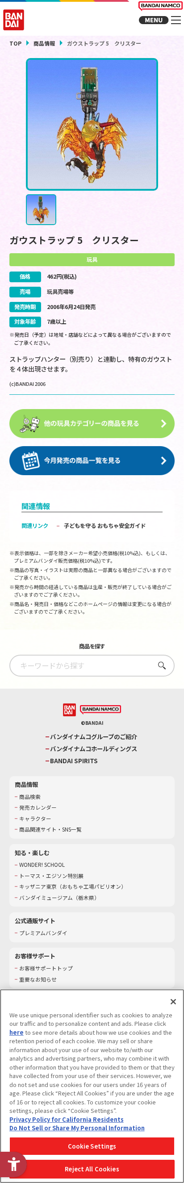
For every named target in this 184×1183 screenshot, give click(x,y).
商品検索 (30, 796)
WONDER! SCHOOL (42, 864)
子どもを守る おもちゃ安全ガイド (105, 526)
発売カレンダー (38, 807)
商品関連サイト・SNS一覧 (50, 829)
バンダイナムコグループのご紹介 (93, 736)
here (16, 1032)
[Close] (173, 1002)
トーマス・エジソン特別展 (51, 875)
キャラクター (35, 818)
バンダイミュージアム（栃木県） (59, 897)
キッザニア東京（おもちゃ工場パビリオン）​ (72, 886)
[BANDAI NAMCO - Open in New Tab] (100, 710)
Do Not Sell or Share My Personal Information (77, 1128)
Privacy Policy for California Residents (66, 1119)
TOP (15, 43)
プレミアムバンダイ (43, 932)
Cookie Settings (92, 1146)
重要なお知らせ (38, 979)
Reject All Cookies (92, 1169)
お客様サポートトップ (46, 968)
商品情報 (44, 43)
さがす (159, 665)
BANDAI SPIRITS (74, 761)
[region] (92, 1086)
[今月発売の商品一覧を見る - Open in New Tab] (92, 461)
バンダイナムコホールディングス (93, 748)
